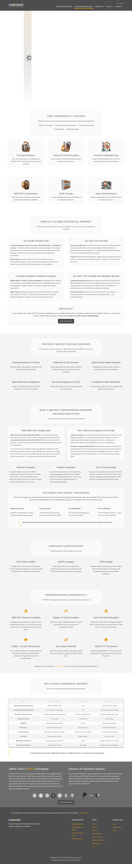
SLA (93, 846)
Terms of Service (97, 837)
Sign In (114, 824)
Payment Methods (66, 802)
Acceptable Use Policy (99, 840)
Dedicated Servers (64, 6)
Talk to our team (60, 666)
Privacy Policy (96, 843)
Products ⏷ (99, 6)
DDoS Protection (77, 838)
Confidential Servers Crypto (78, 834)
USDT (31, 768)
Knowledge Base (97, 833)
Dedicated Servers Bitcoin (77, 828)
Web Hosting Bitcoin (78, 824)
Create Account (116, 827)
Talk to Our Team (66, 321)
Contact (118, 6)
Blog (93, 824)
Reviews (94, 830)
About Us (95, 827)
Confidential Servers (84, 6)
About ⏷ (110, 6)
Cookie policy (85, 813)
